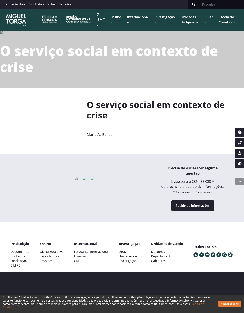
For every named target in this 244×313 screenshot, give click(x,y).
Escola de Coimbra (226, 19)
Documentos (19, 252)
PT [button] (7, 4)
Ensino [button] (115, 17)
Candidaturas (49, 256)
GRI (76, 261)
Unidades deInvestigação (128, 258)
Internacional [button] (138, 17)
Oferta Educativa (51, 252)
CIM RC (15, 265)
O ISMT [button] (100, 17)
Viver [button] (209, 17)
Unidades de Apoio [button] (188, 19)
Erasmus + (81, 256)
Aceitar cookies (230, 303)
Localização (18, 261)
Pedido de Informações (192, 205)
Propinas (46, 261)
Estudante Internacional (91, 252)
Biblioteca (158, 252)
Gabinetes (158, 261)
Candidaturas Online (41, 4)
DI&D (122, 252)
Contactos (64, 4)
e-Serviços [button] (18, 4)
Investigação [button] (164, 17)
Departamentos (162, 256)
